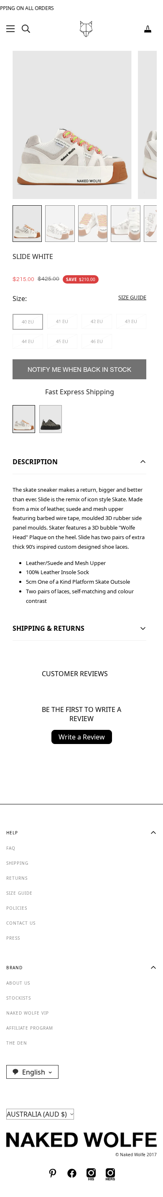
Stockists (18, 998)
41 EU (62, 321)
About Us (18, 983)
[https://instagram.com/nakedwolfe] (110, 1173)
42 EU (97, 321)
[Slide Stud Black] (50, 419)
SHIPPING (17, 863)
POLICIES (16, 908)
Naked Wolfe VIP (27, 1013)
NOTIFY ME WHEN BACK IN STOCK (79, 369)
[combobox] (32, 1071)
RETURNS (17, 878)
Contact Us (21, 923)
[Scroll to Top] (148, 1153)
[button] (148, 29)
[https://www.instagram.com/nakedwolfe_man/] (91, 1173)
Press (13, 938)
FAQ (10, 848)
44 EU (28, 341)
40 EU (28, 322)
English (33, 1072)
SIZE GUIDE (19, 893)
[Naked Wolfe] (86, 29)
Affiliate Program (29, 1028)
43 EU (131, 321)
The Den (16, 1043)
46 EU (97, 341)
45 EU (62, 341)
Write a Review (82, 737)
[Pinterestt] (52, 1173)
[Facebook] (71, 1173)
